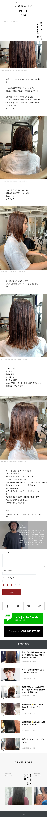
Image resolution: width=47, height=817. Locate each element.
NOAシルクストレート (14, 514)
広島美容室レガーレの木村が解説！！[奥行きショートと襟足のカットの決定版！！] (33, 689)
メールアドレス (8, 578)
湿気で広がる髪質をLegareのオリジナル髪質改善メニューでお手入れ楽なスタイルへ (34, 654)
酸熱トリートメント (30, 514)
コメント (5, 552)
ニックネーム (7, 571)
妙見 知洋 (22, 528)
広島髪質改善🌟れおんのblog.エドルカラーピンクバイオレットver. (33, 707)
